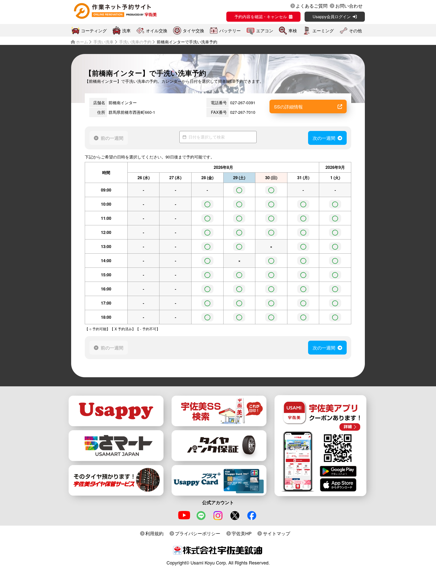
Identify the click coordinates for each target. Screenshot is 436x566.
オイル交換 (156, 30)
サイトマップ (276, 533)
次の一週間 (324, 137)
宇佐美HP (242, 533)
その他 (355, 30)
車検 (292, 30)
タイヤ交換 (193, 30)
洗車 (126, 30)
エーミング (323, 30)
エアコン (264, 30)
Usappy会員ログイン (332, 16)
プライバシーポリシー (197, 533)
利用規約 (154, 533)
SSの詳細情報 (288, 106)
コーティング (94, 30)
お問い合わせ (349, 5)
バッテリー (230, 30)
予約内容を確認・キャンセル (260, 16)
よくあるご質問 (312, 5)
